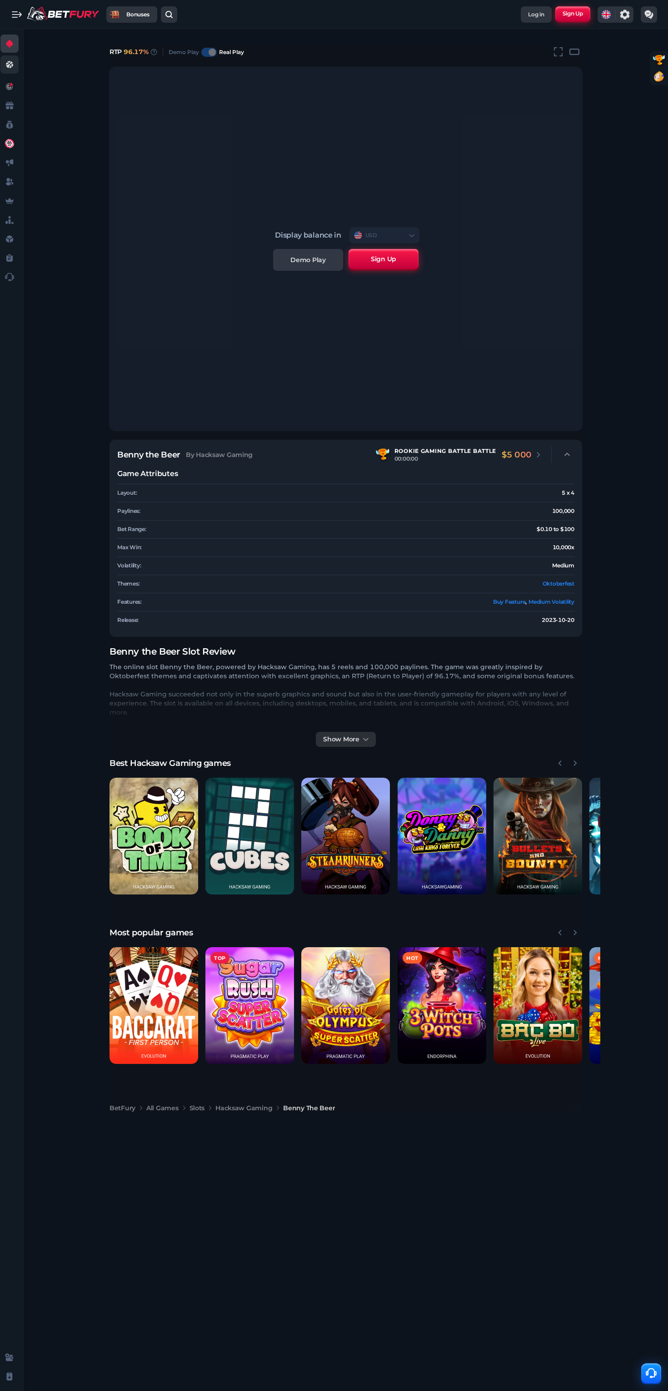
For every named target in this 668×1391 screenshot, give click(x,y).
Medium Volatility (551, 601)
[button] (154, 836)
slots (197, 1108)
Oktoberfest (558, 583)
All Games (162, 1108)
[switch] (209, 52)
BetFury (122, 1108)
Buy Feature (509, 601)
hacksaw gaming (243, 1108)
